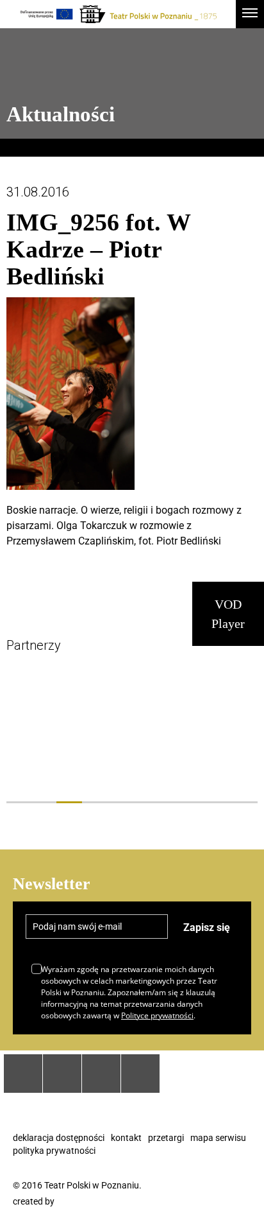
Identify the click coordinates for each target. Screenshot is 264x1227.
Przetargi (166, 1138)
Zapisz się (206, 927)
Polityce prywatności (157, 1015)
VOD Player (228, 614)
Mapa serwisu (218, 1138)
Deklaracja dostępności (58, 1138)
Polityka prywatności (54, 1150)
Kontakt (126, 1138)
